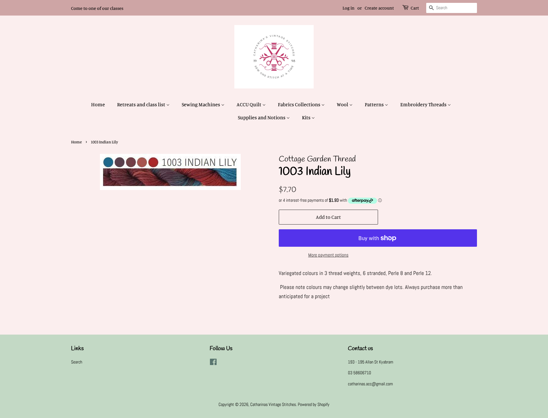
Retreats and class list (141, 104)
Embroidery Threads (423, 104)
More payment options (328, 255)
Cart (415, 7)
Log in (348, 7)
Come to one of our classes (97, 8)
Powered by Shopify (313, 404)
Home (98, 104)
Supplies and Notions (262, 117)
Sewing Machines (201, 104)
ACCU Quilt (249, 104)
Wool (343, 104)
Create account (379, 7)
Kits (306, 117)
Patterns (375, 104)
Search (76, 362)
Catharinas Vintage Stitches (273, 404)
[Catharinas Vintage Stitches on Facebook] (213, 363)
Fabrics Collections (299, 104)
